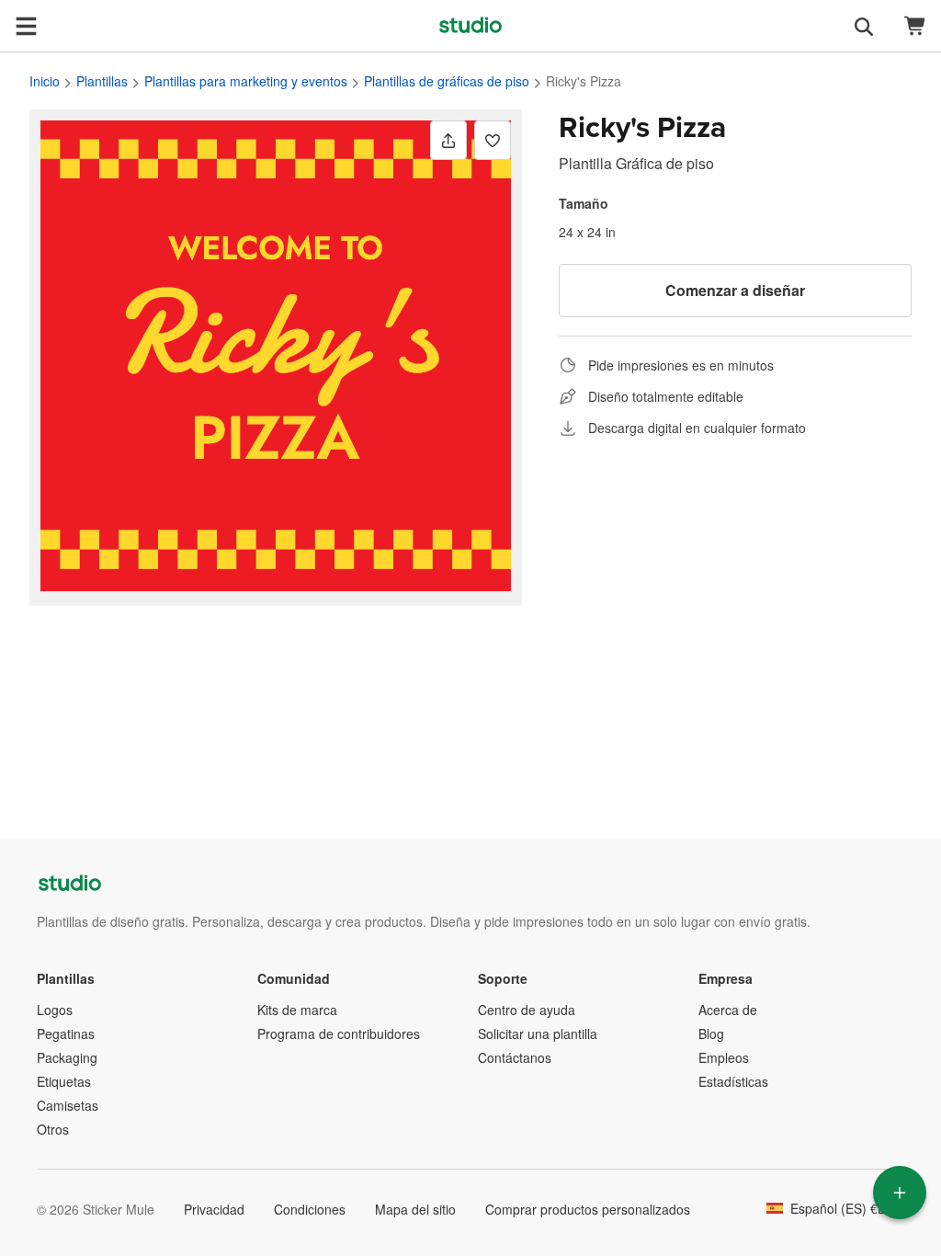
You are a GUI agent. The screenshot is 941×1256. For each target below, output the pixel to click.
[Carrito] (915, 26)
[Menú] (25, 25)
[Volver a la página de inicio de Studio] (470, 26)
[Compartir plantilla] (448, 140)
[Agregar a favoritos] (492, 140)
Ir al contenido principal (13, 13)
